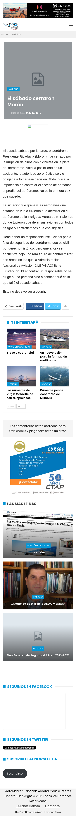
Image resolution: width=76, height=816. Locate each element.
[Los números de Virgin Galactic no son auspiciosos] (21, 376)
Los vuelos (38, 552)
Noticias (13, 89)
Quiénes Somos (28, 806)
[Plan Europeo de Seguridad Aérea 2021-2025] (38, 637)
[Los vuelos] (38, 534)
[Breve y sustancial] (21, 339)
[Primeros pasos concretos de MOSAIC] (54, 376)
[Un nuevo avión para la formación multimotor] (54, 339)
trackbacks (18, 431)
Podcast (38, 597)
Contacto (52, 806)
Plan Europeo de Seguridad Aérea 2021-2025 (38, 655)
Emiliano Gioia (52, 812)
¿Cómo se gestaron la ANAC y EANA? (38, 604)
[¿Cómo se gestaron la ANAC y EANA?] (38, 585)
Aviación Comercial (19, 346)
